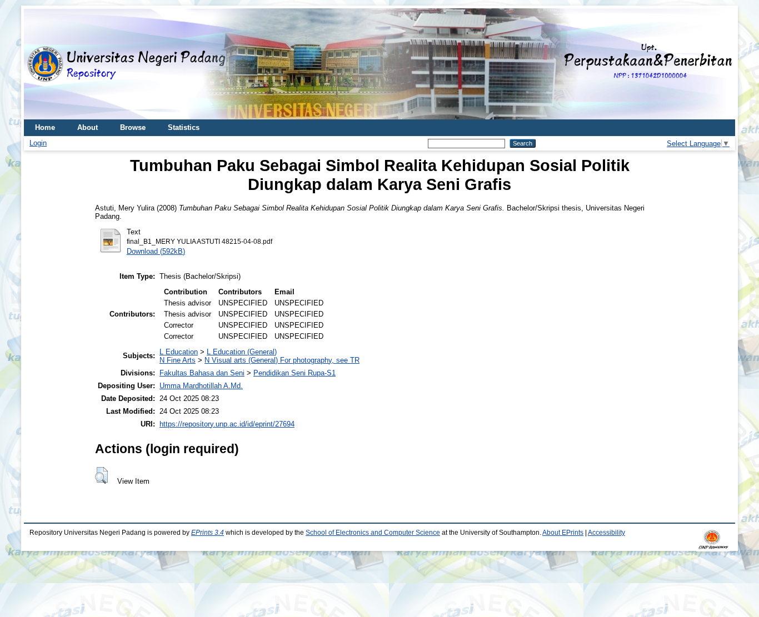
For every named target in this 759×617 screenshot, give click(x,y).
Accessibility (606, 532)
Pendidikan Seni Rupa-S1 (294, 373)
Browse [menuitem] (133, 127)
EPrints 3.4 (207, 532)
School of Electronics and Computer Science (373, 532)
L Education (178, 352)
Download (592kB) (156, 251)
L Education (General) (242, 352)
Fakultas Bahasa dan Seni (201, 373)
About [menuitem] (87, 127)
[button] (101, 475)
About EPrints (562, 532)
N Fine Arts (177, 360)
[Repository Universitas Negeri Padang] (40, 64)
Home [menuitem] (45, 127)
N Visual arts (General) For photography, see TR (281, 360)
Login (38, 143)
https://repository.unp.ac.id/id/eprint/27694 (226, 424)
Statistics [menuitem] (183, 127)
